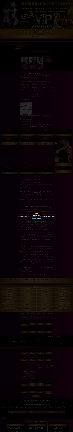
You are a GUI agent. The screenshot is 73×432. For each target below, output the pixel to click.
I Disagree (39, 218)
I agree (34, 218)
